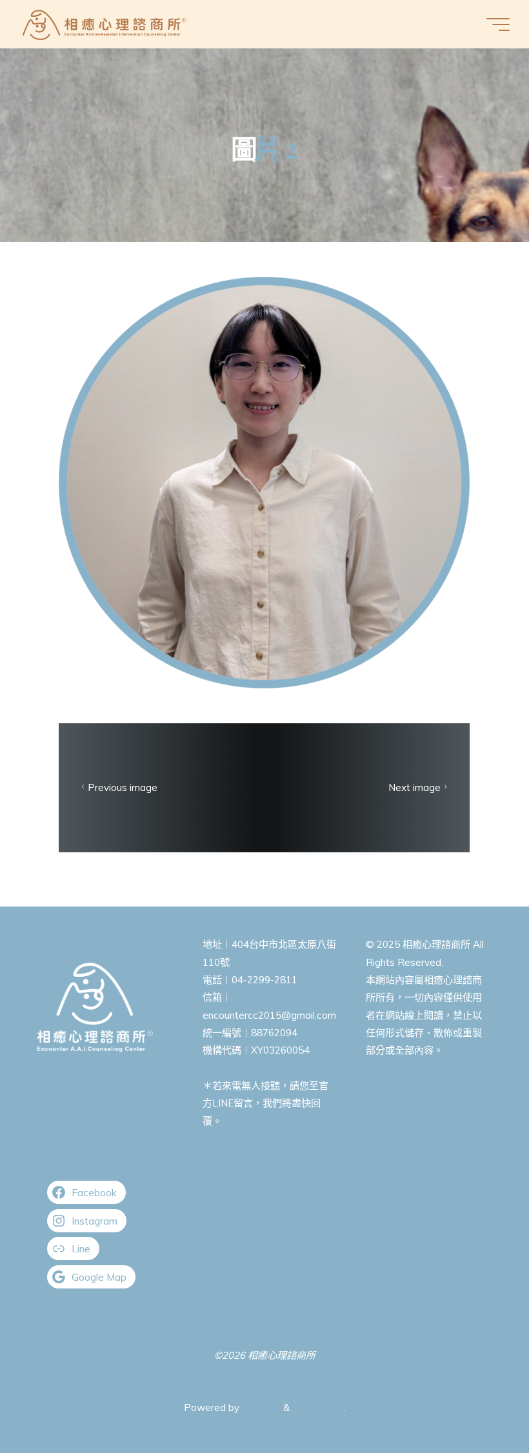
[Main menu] (498, 24)
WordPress (318, 1407)
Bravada (260, 1407)
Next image (414, 787)
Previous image (123, 787)
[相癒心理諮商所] (104, 24)
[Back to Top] (478, 1402)
